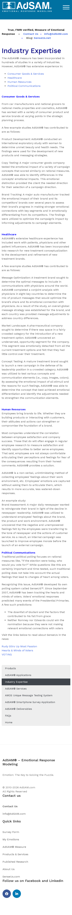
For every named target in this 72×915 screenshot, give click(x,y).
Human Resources (19, 81)
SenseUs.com (11, 876)
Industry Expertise (16, 681)
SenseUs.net (42, 38)
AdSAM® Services (16, 688)
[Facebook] (7, 893)
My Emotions (11, 839)
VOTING (7, 654)
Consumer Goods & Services (26, 73)
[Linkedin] (17, 893)
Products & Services (15, 854)
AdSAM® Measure (14, 846)
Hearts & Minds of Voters (17, 650)
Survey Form (11, 832)
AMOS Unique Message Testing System (28, 695)
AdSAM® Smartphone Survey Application (30, 702)
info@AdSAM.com (56, 33)
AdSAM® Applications (18, 675)
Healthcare (15, 77)
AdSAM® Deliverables (18, 708)
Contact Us (30, 33)
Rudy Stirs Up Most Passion (19, 646)
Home (8, 722)
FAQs (8, 715)
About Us (9, 869)
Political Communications (24, 85)
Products (10, 668)
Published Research (15, 861)
